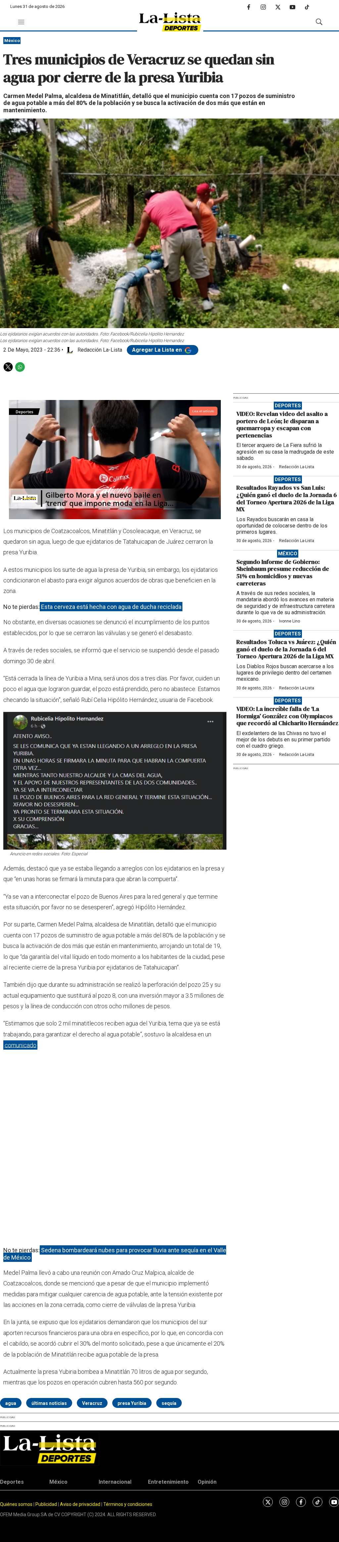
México (12, 40)
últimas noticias (49, 1403)
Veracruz (92, 1403)
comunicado (20, 1044)
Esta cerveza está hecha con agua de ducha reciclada (111, 606)
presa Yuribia (132, 1403)
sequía (169, 1403)
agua (10, 1403)
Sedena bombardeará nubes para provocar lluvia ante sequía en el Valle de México (114, 1254)
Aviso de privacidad (80, 1504)
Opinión (207, 1482)
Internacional (115, 1482)
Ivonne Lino (289, 621)
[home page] (170, 22)
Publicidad (46, 1504)
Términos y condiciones (127, 1504)
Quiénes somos (16, 1504)
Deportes (288, 406)
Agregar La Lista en (157, 350)
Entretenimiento (168, 1482)
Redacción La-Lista (296, 467)
